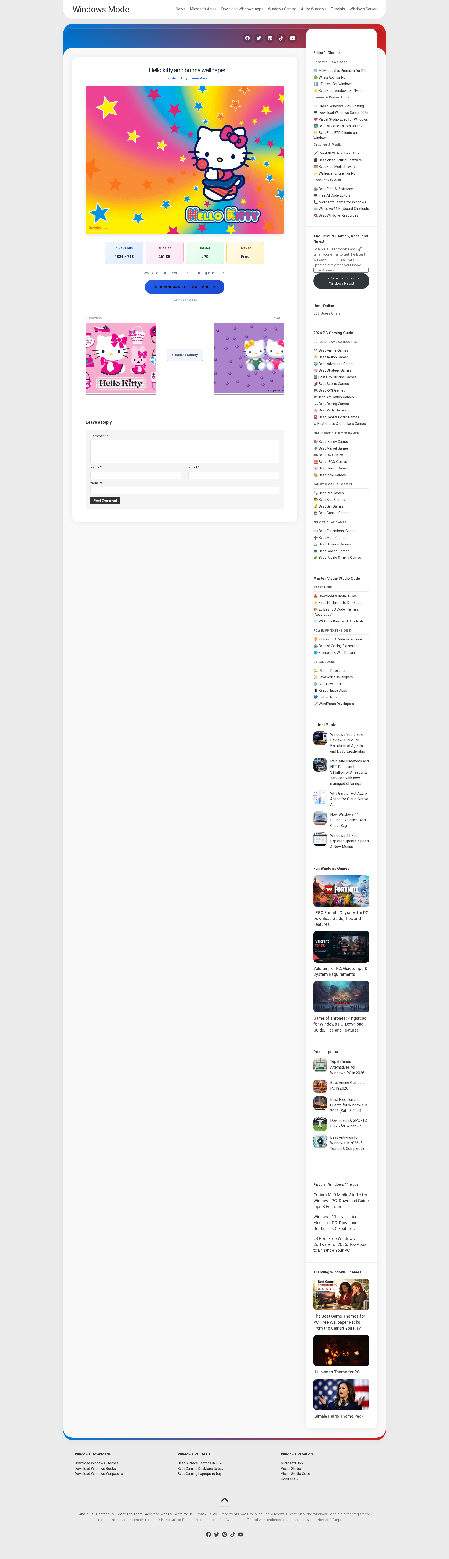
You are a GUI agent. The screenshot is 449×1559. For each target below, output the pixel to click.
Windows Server (363, 9)
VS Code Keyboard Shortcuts (341, 621)
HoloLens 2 (289, 1479)
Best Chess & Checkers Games (341, 424)
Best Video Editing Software (340, 160)
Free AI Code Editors (335, 195)
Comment (99, 436)
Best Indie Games (332, 475)
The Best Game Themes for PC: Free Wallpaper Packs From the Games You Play (339, 1322)
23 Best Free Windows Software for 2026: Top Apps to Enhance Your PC (339, 1244)
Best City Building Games (337, 377)
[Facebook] (247, 38)
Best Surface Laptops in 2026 (200, 1463)
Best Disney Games (334, 442)
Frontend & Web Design (337, 653)
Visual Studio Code (295, 1474)
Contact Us (105, 1514)
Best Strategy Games (335, 370)
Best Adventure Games (336, 364)
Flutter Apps (328, 697)
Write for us (183, 1514)
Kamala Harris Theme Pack (338, 1416)
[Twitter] (258, 38)
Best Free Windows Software (341, 91)
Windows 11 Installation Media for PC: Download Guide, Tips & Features (335, 1222)
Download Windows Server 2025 (343, 113)
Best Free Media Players (337, 166)
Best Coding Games (334, 551)
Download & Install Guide (338, 596)
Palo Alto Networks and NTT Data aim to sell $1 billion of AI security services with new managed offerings (349, 772)
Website (96, 483)
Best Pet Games (331, 493)
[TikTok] (281, 38)
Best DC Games (331, 455)
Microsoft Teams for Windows (342, 202)
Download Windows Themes (97, 1463)
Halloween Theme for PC (336, 1371)
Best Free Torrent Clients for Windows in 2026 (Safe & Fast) (348, 1105)
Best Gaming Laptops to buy (199, 1474)
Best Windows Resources (338, 215)
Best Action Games (334, 357)
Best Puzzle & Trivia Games (340, 557)
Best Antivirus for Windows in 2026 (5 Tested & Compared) (347, 1143)
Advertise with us (158, 1514)
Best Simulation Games (336, 397)
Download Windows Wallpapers (99, 1474)
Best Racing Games (334, 404)
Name (96, 467)
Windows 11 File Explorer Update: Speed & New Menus (349, 841)
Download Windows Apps (242, 9)
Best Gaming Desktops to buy (200, 1468)
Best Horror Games (334, 468)
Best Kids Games (332, 499)
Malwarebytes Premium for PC (342, 70)
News (180, 9)
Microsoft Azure (203, 9)
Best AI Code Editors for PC (340, 126)
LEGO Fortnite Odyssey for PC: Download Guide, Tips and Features (341, 918)
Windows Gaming (282, 9)
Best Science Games (335, 544)
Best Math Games (332, 538)
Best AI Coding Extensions (339, 646)
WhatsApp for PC (332, 77)
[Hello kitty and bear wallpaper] (121, 391)
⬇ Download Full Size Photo (184, 287)
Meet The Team (129, 1514)
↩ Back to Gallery (185, 355)
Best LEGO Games (333, 462)
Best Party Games (333, 410)
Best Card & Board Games (339, 417)
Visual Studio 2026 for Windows (343, 119)
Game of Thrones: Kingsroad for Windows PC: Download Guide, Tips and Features (339, 1024)
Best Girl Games (331, 506)
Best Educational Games (337, 531)
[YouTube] (292, 38)
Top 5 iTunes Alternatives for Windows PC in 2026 (347, 1067)
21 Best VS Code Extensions (341, 639)
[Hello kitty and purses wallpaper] (249, 391)
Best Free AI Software (336, 189)
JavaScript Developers (336, 677)
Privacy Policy (206, 1514)
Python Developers (333, 671)
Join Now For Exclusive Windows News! (341, 281)
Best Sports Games (334, 384)
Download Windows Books (95, 1468)
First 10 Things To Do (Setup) (341, 603)
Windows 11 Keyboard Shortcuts (344, 209)
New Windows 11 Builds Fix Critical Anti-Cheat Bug (348, 820)
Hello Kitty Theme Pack (189, 78)
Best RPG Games (332, 390)
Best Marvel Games (334, 448)
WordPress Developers (336, 704)
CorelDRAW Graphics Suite (339, 153)
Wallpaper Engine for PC (337, 173)
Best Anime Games (333, 350)
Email (193, 467)
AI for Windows (313, 9)
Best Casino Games (334, 513)
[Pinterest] (270, 38)
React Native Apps (333, 690)
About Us (86, 1514)
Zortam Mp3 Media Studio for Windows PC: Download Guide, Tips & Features (341, 1200)
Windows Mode (100, 9)
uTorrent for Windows (335, 84)
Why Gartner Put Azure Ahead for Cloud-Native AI (349, 799)
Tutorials (338, 9)
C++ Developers (331, 684)
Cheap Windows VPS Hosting (341, 106)
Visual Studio (291, 1468)
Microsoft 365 (292, 1463)
